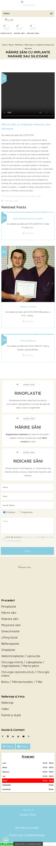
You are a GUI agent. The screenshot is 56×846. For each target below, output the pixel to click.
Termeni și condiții (27, 827)
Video (15, 201)
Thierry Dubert (28, 340)
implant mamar (21, 196)
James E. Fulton (28, 306)
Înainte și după (11, 715)
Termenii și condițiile (32, 537)
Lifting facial (9, 637)
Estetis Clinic (28, 814)
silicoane (31, 196)
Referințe (19, 45)
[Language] (27, 20)
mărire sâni (9, 196)
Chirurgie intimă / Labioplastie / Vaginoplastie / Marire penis (22, 664)
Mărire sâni (8, 613)
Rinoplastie (8, 606)
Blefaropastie (10, 643)
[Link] (28, 5)
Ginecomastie (10, 631)
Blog (11, 45)
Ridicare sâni (9, 619)
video (38, 196)
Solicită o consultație (28, 844)
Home (4, 45)
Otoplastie (8, 650)
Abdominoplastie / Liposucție (20, 656)
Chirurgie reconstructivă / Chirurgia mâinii (25, 673)
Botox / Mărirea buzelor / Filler (22, 682)
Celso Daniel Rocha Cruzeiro (28, 218)
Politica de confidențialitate (27, 835)
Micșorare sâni (11, 625)
